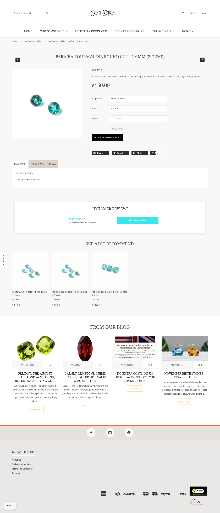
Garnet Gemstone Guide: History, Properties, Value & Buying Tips (85, 377)
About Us (16, 460)
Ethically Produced (91, 31)
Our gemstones (52, 31)
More (186, 31)
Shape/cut (97, 98)
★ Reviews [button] (4, 260)
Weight (95, 118)
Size (94, 108)
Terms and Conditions (22, 469)
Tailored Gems (163, 31)
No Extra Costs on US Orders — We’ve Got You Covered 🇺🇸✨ (135, 377)
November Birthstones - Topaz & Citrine (184, 375)
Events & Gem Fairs (129, 31)
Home (28, 31)
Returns (16, 473)
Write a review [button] (137, 220)
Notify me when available (107, 138)
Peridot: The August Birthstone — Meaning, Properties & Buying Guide (35, 377)
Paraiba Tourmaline (32, 41)
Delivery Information (22, 464)
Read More (35, 409)
